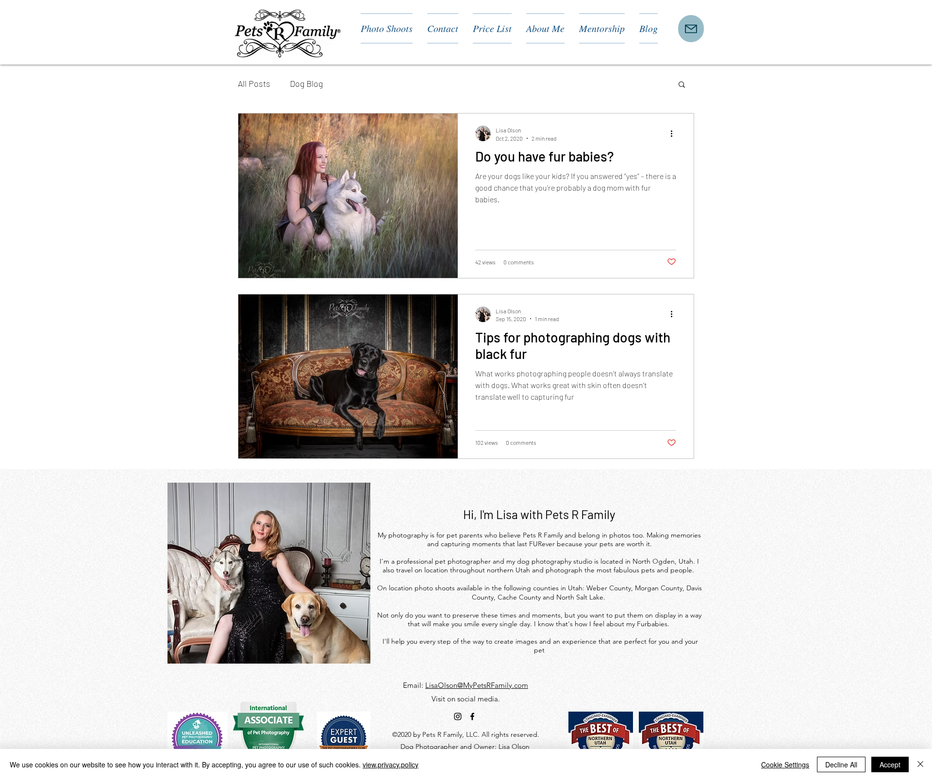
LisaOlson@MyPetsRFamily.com (476, 685)
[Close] (920, 764)
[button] (681, 85)
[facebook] (472, 716)
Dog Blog (306, 83)
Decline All (841, 764)
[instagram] (458, 716)
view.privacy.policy (390, 764)
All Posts (254, 83)
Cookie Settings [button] (785, 764)
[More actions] (675, 133)
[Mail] (691, 28)
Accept (890, 764)
